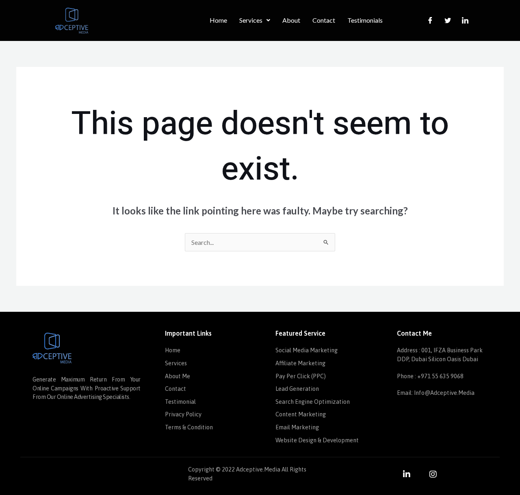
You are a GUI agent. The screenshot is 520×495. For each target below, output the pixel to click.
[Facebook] (430, 20)
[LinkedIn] (465, 20)
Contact (323, 20)
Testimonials (365, 20)
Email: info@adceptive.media (435, 393)
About (291, 20)
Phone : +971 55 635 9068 (430, 376)
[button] (254, 20)
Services (250, 20)
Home (218, 20)
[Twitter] (448, 20)
